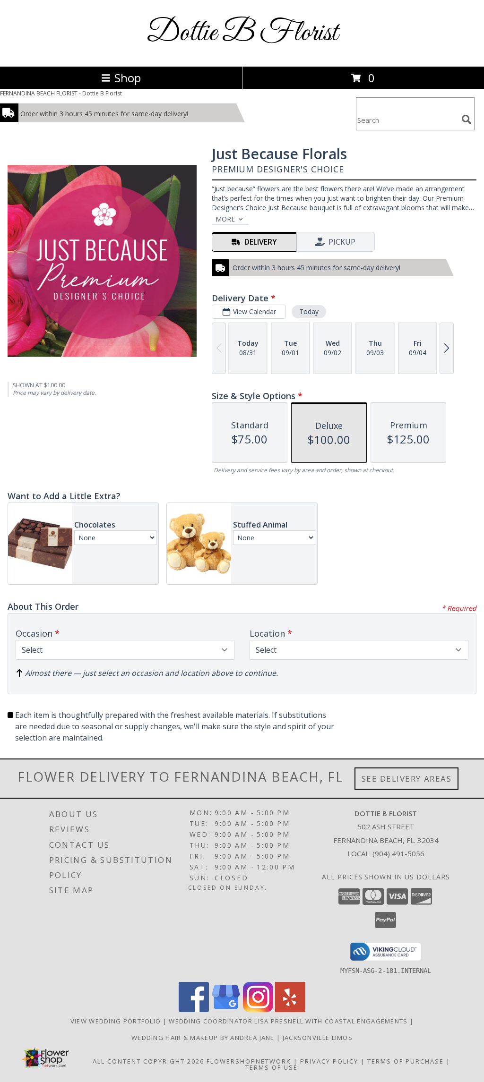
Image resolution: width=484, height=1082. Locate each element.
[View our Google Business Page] (226, 1009)
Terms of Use (271, 1067)
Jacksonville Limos (318, 1037)
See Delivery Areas (407, 778)
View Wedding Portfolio (116, 1021)
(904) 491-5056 (398, 853)
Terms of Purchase (405, 1061)
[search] (466, 119)
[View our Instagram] (258, 1009)
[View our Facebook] (194, 1009)
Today (309, 311)
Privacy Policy (329, 1061)
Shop (127, 77)
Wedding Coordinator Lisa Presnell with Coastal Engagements (289, 1021)
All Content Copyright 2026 (148, 1061)
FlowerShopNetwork (249, 1061)
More (225, 218)
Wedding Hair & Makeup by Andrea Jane (204, 1037)
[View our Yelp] (290, 1009)
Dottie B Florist (242, 33)
